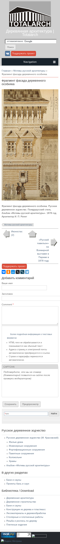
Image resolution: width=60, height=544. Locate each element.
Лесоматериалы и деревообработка (26, 513)
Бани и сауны (13, 479)
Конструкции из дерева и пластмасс (26, 509)
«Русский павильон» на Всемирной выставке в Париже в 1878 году (42, 250)
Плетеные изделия (16, 524)
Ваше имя (7, 283)
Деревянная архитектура (20, 498)
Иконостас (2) (16, 233)
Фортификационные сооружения (27, 449)
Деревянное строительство (21, 501)
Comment (8, 304)
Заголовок (7, 293)
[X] (18, 272)
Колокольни (15, 457)
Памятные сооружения (21, 453)
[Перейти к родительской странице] (32, 234)
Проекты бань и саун (17, 483)
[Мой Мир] (13, 272)
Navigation (30, 61)
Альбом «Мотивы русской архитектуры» (28, 465)
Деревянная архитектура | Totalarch (30, 32)
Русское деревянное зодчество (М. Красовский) (32, 437)
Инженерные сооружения (23, 445)
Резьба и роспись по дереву (21, 520)
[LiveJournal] (22, 272)
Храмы (12, 461)
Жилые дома (16, 442)
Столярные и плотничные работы (24, 517)
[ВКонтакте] (4, 272)
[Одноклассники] (8, 272)
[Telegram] (27, 272)
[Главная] (30, 26)
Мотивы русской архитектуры (29, 70)
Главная (6, 70)
